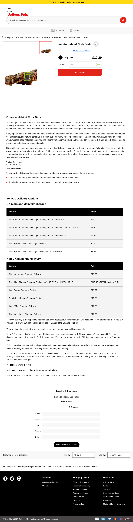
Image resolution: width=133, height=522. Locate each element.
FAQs (105, 486)
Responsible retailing (81, 486)
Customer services (111, 493)
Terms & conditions (80, 493)
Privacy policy (78, 504)
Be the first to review (81, 51)
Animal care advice (111, 497)
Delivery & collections (81, 482)
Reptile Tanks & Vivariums (28, 37)
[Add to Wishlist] (96, 44)
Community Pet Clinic (51, 482)
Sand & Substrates (52, 37)
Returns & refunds (80, 489)
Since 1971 (107, 489)
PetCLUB (76, 500)
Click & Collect (60, 30)
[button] (72, 64)
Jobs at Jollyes (109, 482)
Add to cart (80, 72)
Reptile (10, 37)
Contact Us (107, 500)
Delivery (77, 30)
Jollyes (22, 519)
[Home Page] (18, 15)
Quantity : (61, 64)
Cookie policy (78, 497)
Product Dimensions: (14, 162)
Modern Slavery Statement (114, 504)
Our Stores (46, 486)
